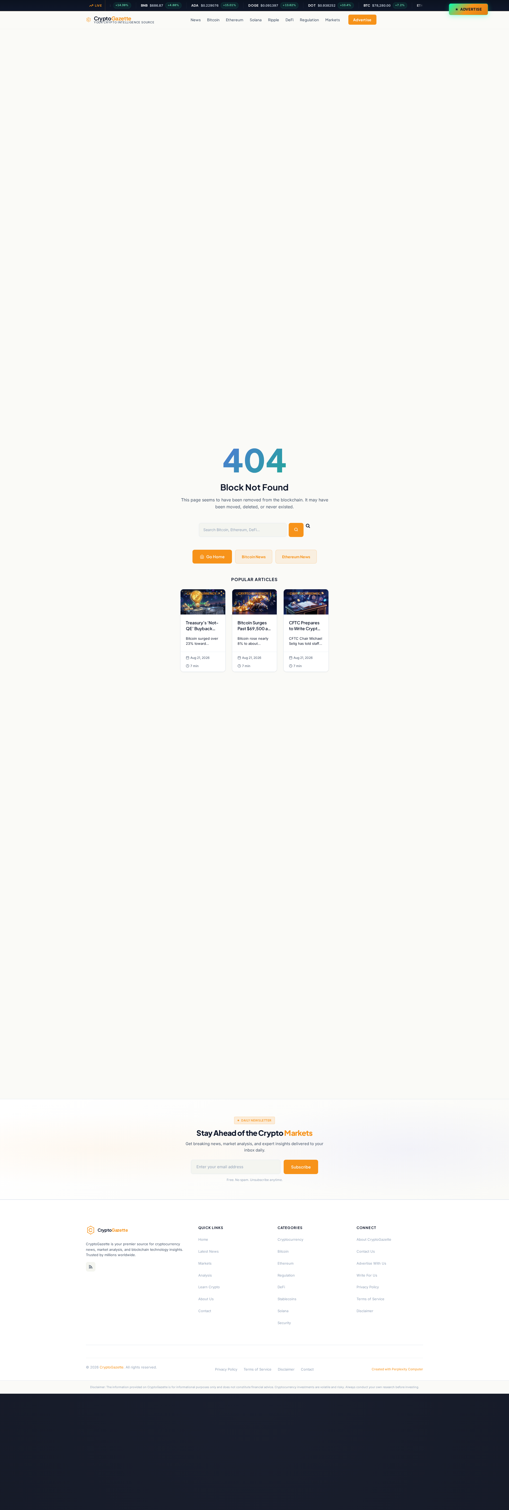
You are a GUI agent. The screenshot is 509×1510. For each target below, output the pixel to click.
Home (203, 1239)
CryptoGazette (112, 1367)
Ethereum (234, 19)
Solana (256, 19)
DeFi (289, 19)
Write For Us (367, 1275)
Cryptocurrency (290, 1239)
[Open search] (418, 19)
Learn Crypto (209, 1287)
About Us (206, 1299)
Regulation (309, 19)
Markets (332, 19)
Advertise (471, 9)
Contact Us (366, 1251)
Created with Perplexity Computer (397, 1369)
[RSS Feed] (90, 1267)
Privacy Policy (368, 1287)
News (196, 19)
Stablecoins (287, 1299)
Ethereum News (296, 556)
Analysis (205, 1275)
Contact (204, 1311)
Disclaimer (365, 1311)
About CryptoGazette (374, 1239)
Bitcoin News (254, 556)
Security (284, 1323)
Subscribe (301, 1166)
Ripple (273, 19)
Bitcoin (213, 19)
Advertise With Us (371, 1263)
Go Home (215, 556)
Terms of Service (370, 1299)
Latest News (208, 1251)
